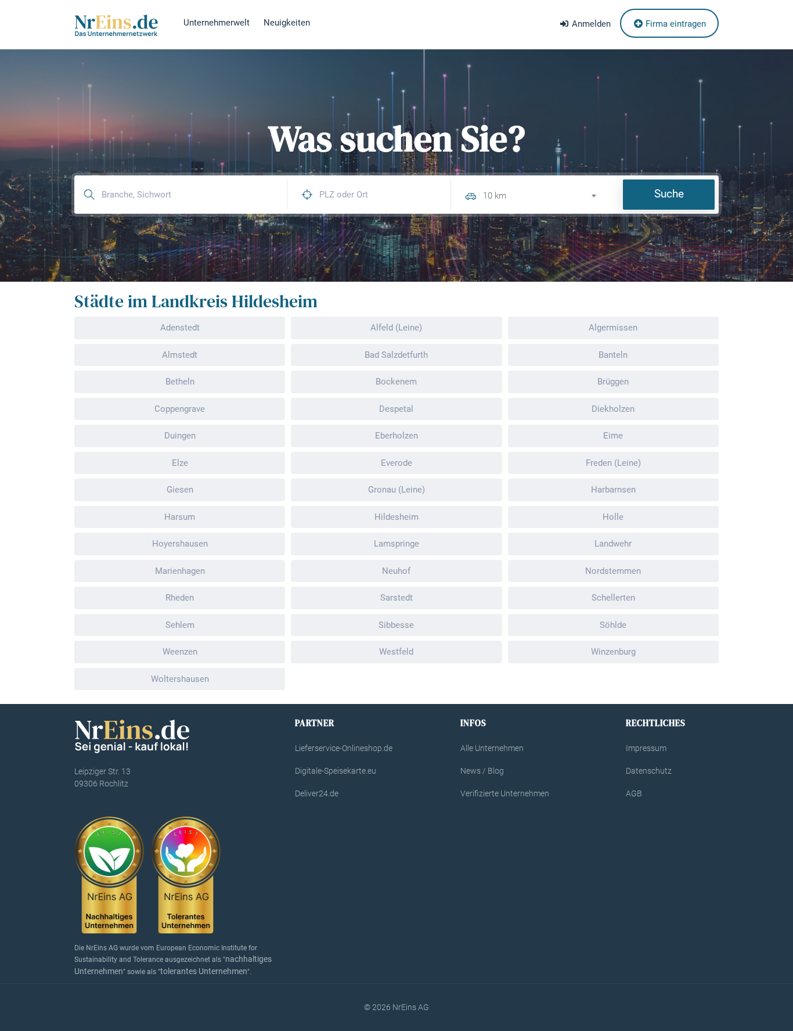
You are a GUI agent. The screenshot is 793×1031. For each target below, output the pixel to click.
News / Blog (482, 770)
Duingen (180, 435)
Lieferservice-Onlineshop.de (343, 748)
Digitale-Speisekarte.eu (335, 770)
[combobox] (544, 194)
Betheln (179, 381)
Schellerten (613, 597)
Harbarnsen (613, 489)
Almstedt (179, 355)
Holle (613, 517)
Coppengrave (179, 409)
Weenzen (180, 651)
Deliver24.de (316, 793)
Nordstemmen (613, 571)
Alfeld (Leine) (396, 327)
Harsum (179, 517)
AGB (634, 793)
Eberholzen (396, 435)
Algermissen (613, 327)
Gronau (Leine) (396, 489)
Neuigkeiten (287, 22)
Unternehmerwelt (216, 22)
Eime (613, 435)
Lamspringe (396, 543)
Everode (396, 463)
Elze (180, 463)
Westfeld (396, 651)
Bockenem (396, 381)
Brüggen (613, 381)
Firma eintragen (674, 24)
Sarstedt (396, 597)
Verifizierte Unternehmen (504, 793)
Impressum (646, 748)
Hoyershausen (180, 543)
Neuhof (396, 571)
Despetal (396, 409)
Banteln (613, 355)
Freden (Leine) (613, 463)
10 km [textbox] (494, 196)
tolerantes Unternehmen (203, 971)
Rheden (179, 597)
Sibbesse (396, 625)
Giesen (180, 489)
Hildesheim (396, 517)
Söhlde (613, 625)
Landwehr (613, 543)
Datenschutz (649, 770)
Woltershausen (180, 679)
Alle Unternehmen (492, 748)
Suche (669, 193)
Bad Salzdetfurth (396, 355)
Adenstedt (180, 327)
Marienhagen (180, 571)
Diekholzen (613, 409)
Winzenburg (613, 651)
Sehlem (179, 625)
